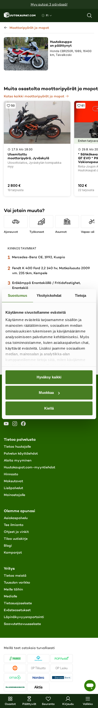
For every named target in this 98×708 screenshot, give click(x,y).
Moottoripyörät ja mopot (29, 27)
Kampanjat (13, 552)
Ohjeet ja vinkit (16, 532)
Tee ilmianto (13, 525)
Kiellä (49, 408)
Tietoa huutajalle (17, 446)
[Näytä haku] (89, 15)
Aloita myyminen (17, 460)
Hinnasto (11, 474)
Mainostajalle (14, 495)
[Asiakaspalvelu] (90, 685)
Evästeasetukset (17, 610)
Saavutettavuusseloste (22, 624)
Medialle (10, 596)
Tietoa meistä (15, 575)
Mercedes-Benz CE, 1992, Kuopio (38, 257)
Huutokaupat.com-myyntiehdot (29, 467)
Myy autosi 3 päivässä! (49, 4)
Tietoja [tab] (80, 295)
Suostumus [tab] (17, 295)
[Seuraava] (91, 218)
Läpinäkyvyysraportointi (24, 617)
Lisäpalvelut (13, 488)
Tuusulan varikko (17, 582)
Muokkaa (46, 393)
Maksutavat (13, 481)
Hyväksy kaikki (49, 377)
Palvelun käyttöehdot (21, 453)
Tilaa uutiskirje (16, 538)
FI (47, 15)
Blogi (8, 545)
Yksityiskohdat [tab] (49, 295)
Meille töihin (13, 589)
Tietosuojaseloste (18, 603)
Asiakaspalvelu (16, 518)
